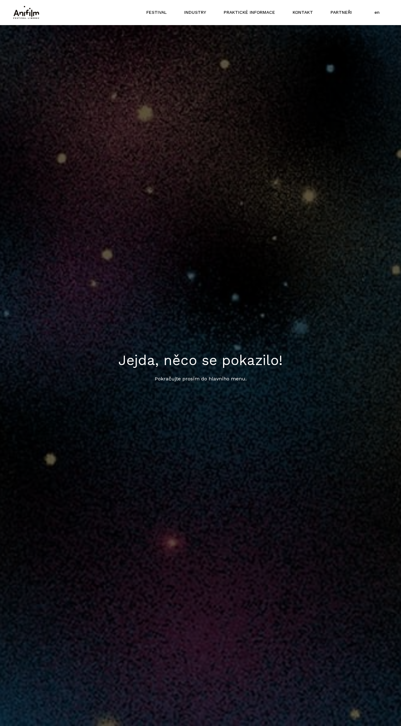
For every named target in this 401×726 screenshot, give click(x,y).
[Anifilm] (26, 12)
